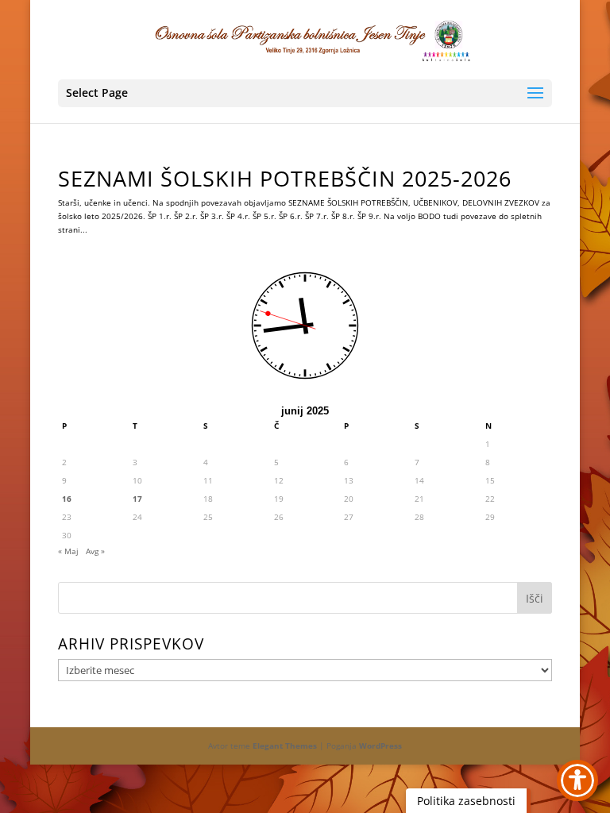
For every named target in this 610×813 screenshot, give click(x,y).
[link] (306, 38)
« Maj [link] (68, 551)
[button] (305, 93)
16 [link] (66, 498)
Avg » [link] (95, 551)
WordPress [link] (380, 745)
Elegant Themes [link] (285, 745)
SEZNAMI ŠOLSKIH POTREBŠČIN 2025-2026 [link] (285, 178)
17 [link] (137, 498)
